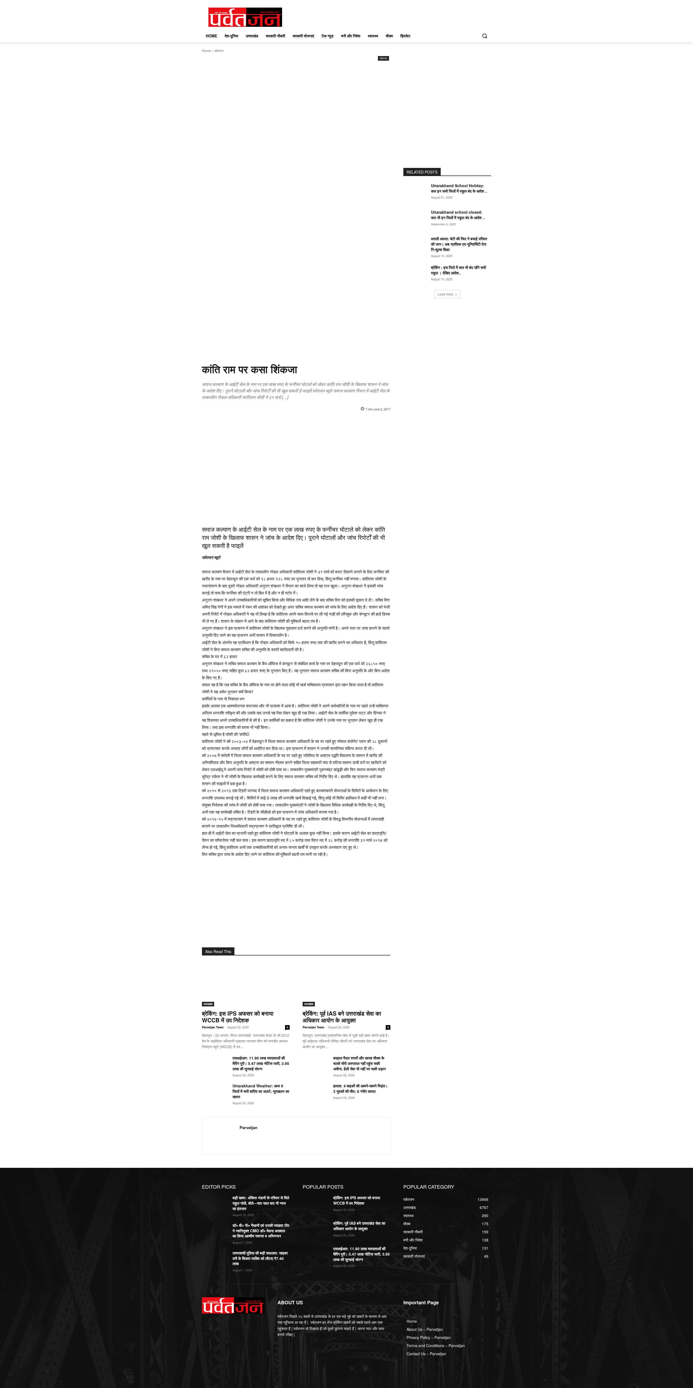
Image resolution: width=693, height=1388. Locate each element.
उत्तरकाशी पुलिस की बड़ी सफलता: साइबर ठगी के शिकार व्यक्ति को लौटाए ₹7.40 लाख (260, 1258)
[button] (484, 35)
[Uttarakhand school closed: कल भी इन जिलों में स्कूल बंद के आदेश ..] (416, 219)
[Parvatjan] (221, 1136)
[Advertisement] (296, 103)
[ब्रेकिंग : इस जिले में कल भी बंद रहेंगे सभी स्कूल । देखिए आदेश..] (416, 274)
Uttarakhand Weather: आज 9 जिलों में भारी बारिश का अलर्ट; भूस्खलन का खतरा (261, 1091)
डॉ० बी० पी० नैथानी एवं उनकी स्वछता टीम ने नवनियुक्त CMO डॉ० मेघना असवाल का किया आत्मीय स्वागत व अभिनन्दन (261, 1231)
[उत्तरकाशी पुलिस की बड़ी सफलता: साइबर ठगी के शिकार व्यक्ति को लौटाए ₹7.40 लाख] (215, 1259)
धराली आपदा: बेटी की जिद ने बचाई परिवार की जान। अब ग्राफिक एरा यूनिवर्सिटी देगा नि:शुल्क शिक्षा (459, 244)
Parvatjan (248, 1127)
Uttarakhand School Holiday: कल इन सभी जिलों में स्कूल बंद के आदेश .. (459, 188)
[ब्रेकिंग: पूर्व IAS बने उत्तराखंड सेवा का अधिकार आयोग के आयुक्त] (346, 984)
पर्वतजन (219, 50)
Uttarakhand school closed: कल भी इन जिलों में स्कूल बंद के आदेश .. (458, 214)
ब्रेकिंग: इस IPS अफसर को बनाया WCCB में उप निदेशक (237, 1016)
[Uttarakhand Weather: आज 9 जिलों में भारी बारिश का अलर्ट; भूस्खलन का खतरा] (215, 1092)
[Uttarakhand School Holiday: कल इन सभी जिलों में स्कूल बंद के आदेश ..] (416, 192)
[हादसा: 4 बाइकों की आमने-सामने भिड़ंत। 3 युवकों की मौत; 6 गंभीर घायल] (316, 1092)
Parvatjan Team (213, 1027)
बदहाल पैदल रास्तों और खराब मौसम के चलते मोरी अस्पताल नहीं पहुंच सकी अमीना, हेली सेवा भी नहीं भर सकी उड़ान (359, 1063)
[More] (377, 422)
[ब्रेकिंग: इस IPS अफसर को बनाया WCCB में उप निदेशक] (246, 984)
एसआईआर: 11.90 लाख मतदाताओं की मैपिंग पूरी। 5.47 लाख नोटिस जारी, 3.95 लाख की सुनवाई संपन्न (261, 1063)
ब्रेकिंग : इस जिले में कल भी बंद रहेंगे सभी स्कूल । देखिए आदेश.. (458, 270)
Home (206, 50)
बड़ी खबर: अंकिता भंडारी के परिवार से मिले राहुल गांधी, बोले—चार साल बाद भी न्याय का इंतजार (261, 1203)
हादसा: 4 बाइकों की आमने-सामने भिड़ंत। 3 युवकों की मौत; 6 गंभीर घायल (360, 1088)
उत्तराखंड (208, 1004)
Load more (445, 294)
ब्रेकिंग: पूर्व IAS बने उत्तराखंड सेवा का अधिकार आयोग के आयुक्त (342, 1016)
